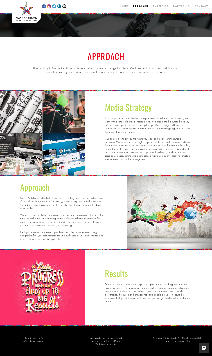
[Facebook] (44, 6)
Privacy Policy (170, 340)
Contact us (133, 298)
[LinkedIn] (59, 6)
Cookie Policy (184, 340)
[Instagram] (49, 6)
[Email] (64, 6)
